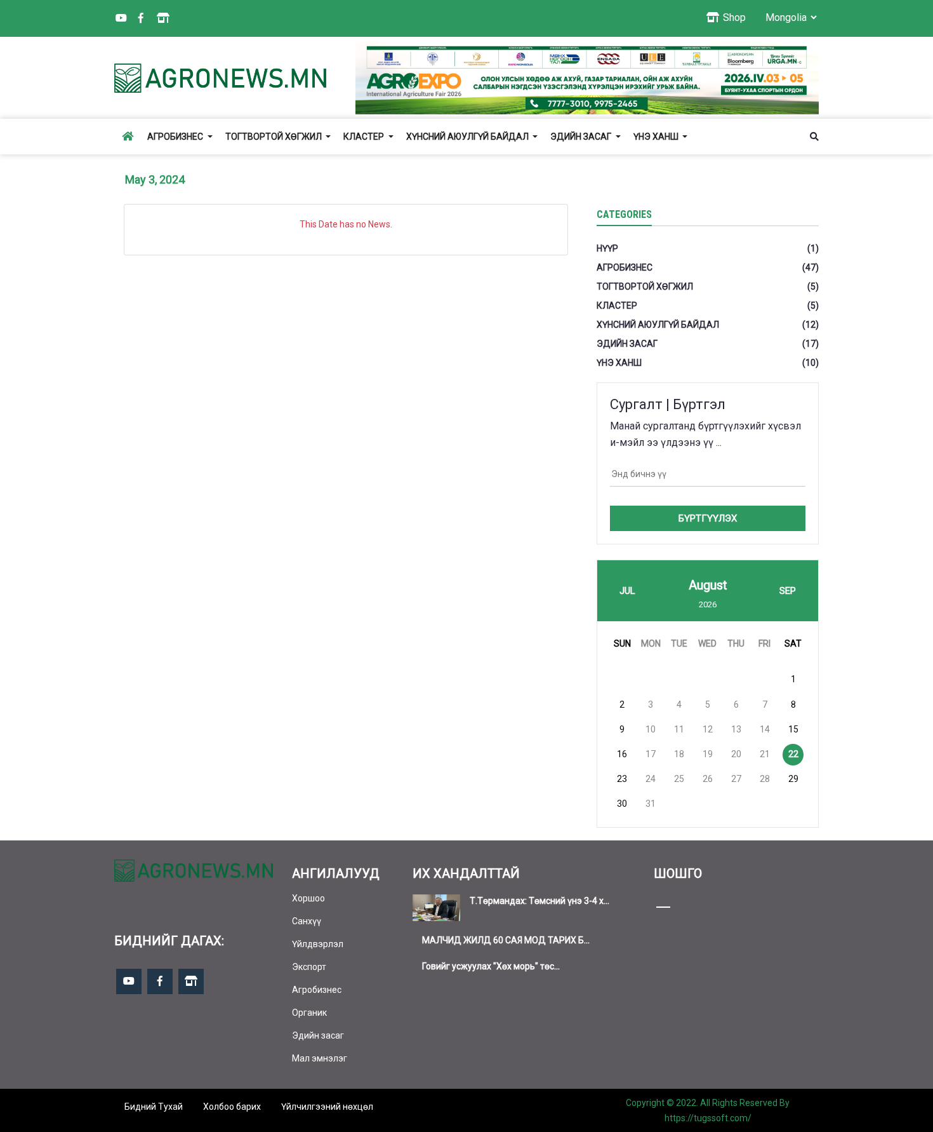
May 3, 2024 (155, 179)
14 (765, 729)
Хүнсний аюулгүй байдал (468, 136)
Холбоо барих (232, 1107)
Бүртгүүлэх (707, 518)
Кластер (364, 136)
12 (708, 729)
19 (708, 754)
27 (736, 779)
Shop (733, 17)
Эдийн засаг (581, 136)
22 (793, 754)
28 (765, 779)
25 (679, 779)
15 (793, 729)
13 (736, 729)
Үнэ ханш (656, 136)
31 (650, 803)
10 (650, 729)
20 (736, 754)
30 (622, 803)
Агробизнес (176, 136)
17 (650, 754)
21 (765, 754)
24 (650, 779)
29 (793, 779)
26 (708, 779)
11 (679, 729)
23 (622, 779)
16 (622, 754)
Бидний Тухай (153, 1107)
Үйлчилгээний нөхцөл (327, 1107)
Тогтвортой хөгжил (274, 136)
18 (679, 754)
